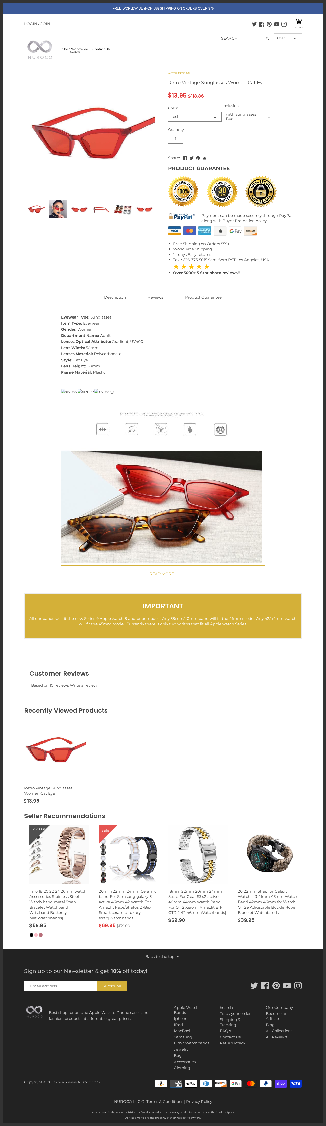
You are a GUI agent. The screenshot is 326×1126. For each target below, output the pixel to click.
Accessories (179, 73)
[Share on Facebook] (185, 157)
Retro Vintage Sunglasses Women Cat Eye (48, 791)
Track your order (235, 1013)
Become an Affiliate (277, 1016)
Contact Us (230, 1037)
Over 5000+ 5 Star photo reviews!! (206, 269)
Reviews (155, 297)
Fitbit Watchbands (191, 1043)
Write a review (83, 685)
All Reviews (276, 1037)
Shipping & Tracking (230, 1022)
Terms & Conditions (164, 1101)
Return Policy (232, 1043)
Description (115, 297)
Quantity (176, 130)
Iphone (180, 1018)
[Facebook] (261, 24)
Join (45, 23)
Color (173, 108)
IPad (178, 1024)
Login (30, 23)
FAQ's (225, 1030)
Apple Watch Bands (186, 1010)
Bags (178, 1055)
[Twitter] (254, 24)
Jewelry (181, 1049)
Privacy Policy (199, 1101)
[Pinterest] (269, 24)
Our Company (279, 1007)
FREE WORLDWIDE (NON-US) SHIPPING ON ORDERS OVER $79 (163, 8)
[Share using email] (204, 157)
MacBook (183, 1030)
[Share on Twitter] (192, 157)
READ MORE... (163, 573)
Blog (270, 1024)
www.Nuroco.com (84, 1082)
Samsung (183, 1037)
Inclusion (231, 106)
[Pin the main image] (198, 157)
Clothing (182, 1067)
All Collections (279, 1030)
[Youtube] (276, 24)
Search (226, 1007)
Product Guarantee (203, 297)
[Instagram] (284, 24)
